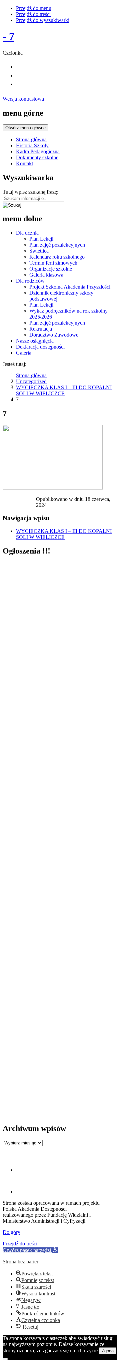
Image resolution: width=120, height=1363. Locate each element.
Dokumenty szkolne (37, 157)
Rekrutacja (40, 329)
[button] (30, 1250)
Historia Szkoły (32, 145)
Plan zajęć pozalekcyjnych (57, 245)
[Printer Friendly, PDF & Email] (19, 500)
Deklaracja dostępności (40, 347)
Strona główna (31, 139)
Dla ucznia (27, 233)
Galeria (23, 353)
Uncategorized (31, 381)
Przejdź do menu (33, 8)
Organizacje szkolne (50, 269)
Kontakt (24, 163)
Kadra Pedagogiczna (38, 151)
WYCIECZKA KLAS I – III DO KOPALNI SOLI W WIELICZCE (64, 390)
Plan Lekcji (41, 239)
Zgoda (108, 1350)
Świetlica (39, 251)
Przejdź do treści (33, 14)
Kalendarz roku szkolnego (57, 257)
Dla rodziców (30, 281)
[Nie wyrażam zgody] (5, 1359)
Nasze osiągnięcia (35, 341)
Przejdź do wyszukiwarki (42, 20)
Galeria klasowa (46, 275)
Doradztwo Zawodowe (53, 335)
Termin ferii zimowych (53, 263)
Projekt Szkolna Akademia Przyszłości (69, 287)
